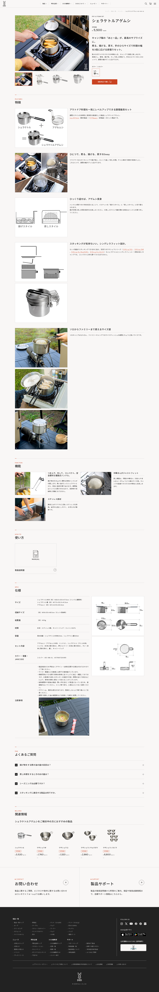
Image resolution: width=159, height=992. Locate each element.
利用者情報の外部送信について (82, 964)
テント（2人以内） (56, 922)
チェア (52, 925)
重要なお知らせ (19, 949)
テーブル (35, 925)
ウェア (52, 931)
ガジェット (17, 931)
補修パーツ (72, 934)
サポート (104, 3)
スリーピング (18, 928)
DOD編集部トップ (56, 943)
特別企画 (54, 3)
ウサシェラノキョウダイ (79, 252)
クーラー (53, 928)
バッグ (71, 931)
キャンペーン (36, 949)
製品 (44, 3)
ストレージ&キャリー (39, 928)
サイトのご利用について (60, 964)
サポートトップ (73, 943)
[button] (23, 79)
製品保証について (74, 949)
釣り (33, 934)
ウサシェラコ (127, 249)
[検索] (146, 4)
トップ (107, 11)
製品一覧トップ (19, 922)
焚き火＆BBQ (73, 925)
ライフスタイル (19, 934)
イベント (17, 952)
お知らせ (17, 946)
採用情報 (110, 964)
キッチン (120, 11)
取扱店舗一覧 (73, 946)
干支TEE (34, 955)
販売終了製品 (91, 943)
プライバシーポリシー (41, 964)
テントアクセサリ (37, 931)
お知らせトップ (19, 943)
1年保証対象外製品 (92, 949)
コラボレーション (37, 946)
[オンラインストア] (150, 4)
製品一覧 (113, 11)
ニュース (92, 3)
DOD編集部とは (55, 952)
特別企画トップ (37, 943)
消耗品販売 (72, 952)
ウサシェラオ (139, 249)
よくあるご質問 (91, 952)
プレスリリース (19, 955)
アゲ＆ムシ (94, 118)
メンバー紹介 (54, 955)
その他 (52, 934)
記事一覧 (53, 946)
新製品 (34, 922)
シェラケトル (74, 118)
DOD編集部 (66, 3)
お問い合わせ (122, 964)
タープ (16, 925)
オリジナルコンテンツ (39, 952)
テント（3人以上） (74, 922)
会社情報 (100, 964)
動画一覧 (53, 949)
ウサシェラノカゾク (97, 252)
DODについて (80, 3)
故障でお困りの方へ (93, 946)
